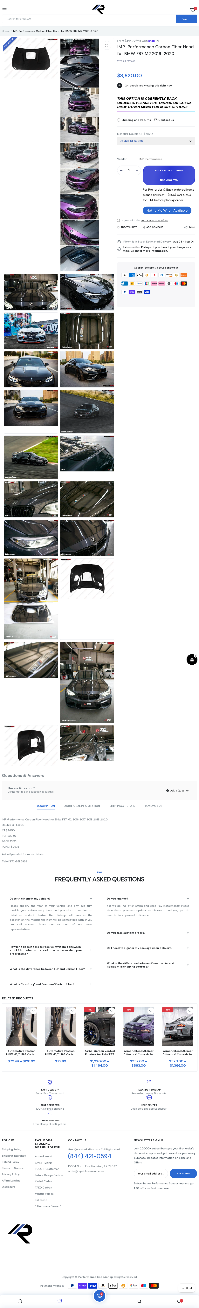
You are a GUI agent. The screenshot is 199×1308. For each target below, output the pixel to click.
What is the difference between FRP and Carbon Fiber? (47, 969)
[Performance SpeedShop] (98, 10)
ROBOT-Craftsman (47, 1169)
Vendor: (122, 159)
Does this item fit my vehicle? (30, 898)
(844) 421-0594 (89, 1156)
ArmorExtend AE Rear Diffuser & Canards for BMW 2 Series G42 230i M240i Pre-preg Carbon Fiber (139, 1052)
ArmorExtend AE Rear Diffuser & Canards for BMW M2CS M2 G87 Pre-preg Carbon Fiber (177, 1052)
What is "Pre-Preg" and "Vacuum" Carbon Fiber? (42, 984)
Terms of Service (13, 1168)
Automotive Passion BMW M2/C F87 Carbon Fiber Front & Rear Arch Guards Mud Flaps (21, 1052)
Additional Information (82, 806)
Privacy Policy (11, 1174)
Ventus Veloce (44, 1193)
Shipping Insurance (14, 1155)
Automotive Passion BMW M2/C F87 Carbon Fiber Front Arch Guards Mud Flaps (60, 1052)
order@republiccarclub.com (86, 1171)
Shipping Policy (11, 1149)
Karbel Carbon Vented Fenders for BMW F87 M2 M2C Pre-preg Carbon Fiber (100, 1052)
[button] (156, 103)
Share (191, 227)
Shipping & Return (122, 806)
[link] (33, 1010)
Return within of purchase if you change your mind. (157, 248)
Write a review (126, 61)
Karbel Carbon (44, 1181)
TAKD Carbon (43, 1187)
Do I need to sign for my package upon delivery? (139, 948)
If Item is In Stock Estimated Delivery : (147, 241)
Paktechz (41, 1200)
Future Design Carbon (49, 1175)
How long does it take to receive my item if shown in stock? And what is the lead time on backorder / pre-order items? (46, 950)
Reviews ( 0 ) (153, 806)
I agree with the (144, 220)
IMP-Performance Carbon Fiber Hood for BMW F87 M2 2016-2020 (155, 50)
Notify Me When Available (167, 210)
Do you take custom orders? (126, 933)
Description (46, 806)
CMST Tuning (43, 1162)
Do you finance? (117, 898)
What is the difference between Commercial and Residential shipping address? (140, 964)
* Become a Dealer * (48, 1206)
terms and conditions (154, 220)
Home (6, 31)
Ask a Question (179, 790)
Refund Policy (10, 1162)
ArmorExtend (43, 1156)
